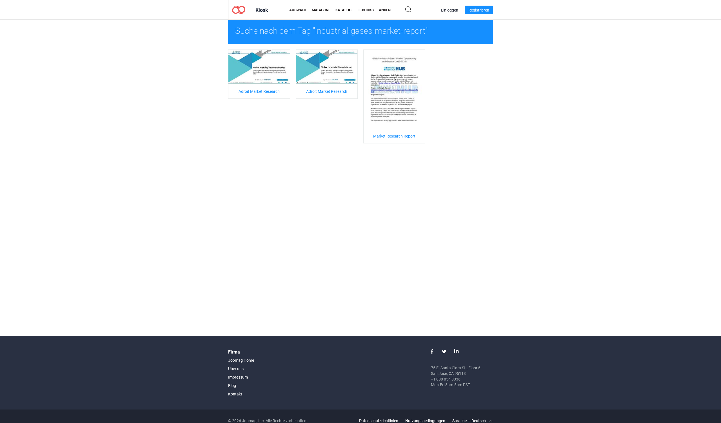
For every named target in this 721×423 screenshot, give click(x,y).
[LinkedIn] (456, 351)
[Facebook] (432, 351)
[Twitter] (444, 351)
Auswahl (298, 9)
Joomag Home (241, 360)
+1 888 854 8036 (445, 379)
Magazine (321, 9)
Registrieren (478, 10)
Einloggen (449, 10)
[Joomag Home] (238, 9)
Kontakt (235, 394)
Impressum (238, 377)
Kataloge (344, 9)
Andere (385, 9)
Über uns (236, 368)
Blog (232, 385)
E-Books (366, 9)
